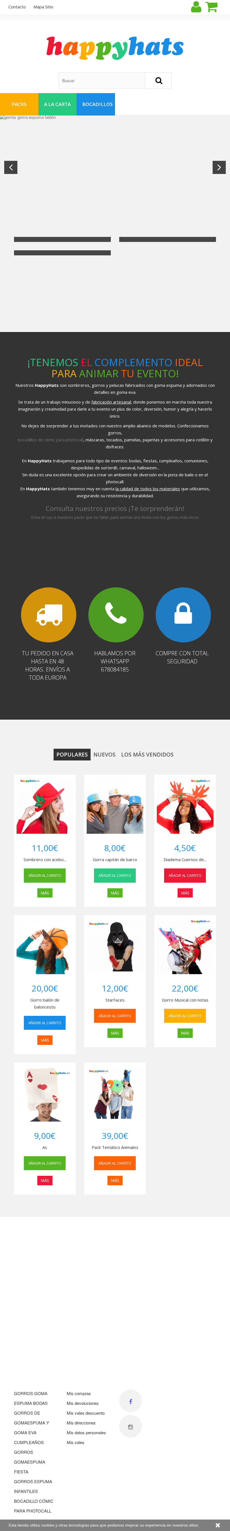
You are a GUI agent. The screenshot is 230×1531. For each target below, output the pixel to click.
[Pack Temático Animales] (115, 1093)
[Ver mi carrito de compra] (216, 6)
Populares (72, 754)
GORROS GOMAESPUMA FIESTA (29, 1462)
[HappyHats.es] (115, 48)
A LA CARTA (57, 104)
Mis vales (75, 1442)
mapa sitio (43, 7)
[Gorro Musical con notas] (185, 946)
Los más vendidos (147, 754)
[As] (45, 1093)
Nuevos (104, 754)
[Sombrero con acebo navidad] (45, 805)
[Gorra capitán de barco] (115, 805)
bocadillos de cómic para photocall (50, 439)
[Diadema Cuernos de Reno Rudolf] (185, 805)
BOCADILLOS (97, 104)
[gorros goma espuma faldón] (115, 167)
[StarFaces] (115, 946)
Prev (10, 167)
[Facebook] (130, 1400)
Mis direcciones (81, 1423)
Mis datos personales (86, 1432)
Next (219, 167)
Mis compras (79, 1393)
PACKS (19, 104)
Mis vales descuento (86, 1413)
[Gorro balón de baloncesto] (45, 946)
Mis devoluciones (83, 1403)
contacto (17, 7)
